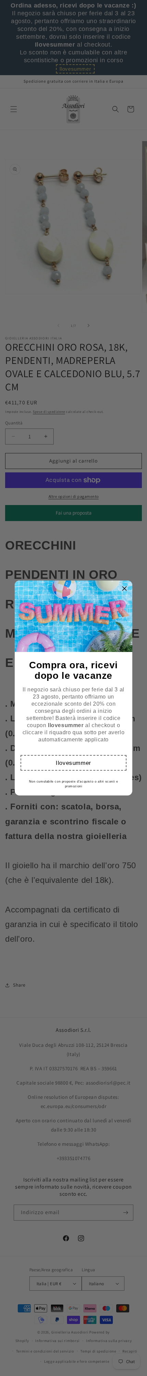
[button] (73, 763)
